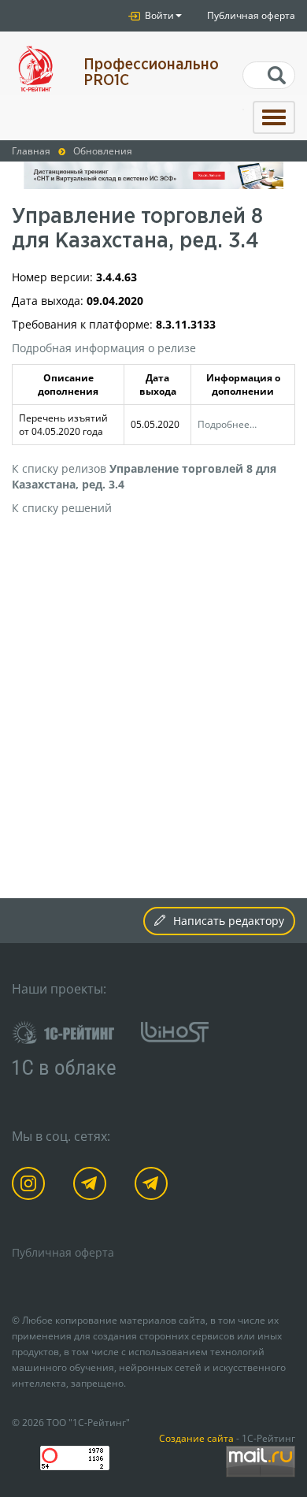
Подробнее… (227, 424)
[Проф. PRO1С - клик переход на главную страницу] (36, 69)
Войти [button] (158, 15)
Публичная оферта (251, 15)
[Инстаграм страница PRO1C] (31, 1186)
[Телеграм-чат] (154, 1186)
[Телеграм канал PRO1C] (92, 1186)
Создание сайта (196, 1438)
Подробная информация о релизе (104, 347)
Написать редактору (228, 920)
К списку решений (62, 507)
